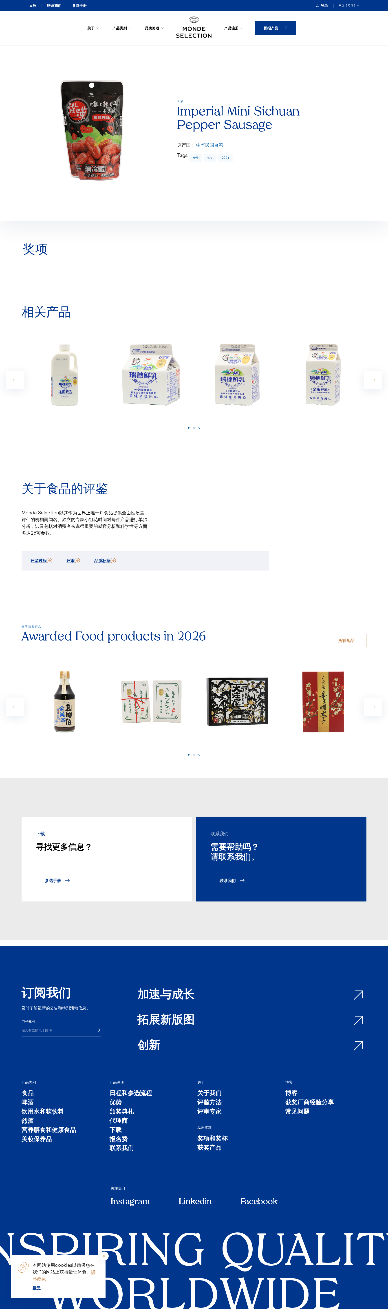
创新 (148, 1046)
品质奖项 (152, 28)
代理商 (119, 1121)
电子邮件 (29, 1021)
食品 (195, 157)
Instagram (130, 1202)
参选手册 (79, 5)
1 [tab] (189, 428)
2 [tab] (194, 428)
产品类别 (119, 28)
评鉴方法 (209, 1102)
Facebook (259, 1202)
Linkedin (195, 1202)
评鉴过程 (39, 560)
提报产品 (271, 28)
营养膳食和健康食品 (49, 1130)
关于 (91, 28)
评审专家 (209, 1112)
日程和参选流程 (131, 1093)
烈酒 (28, 1121)
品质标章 (102, 560)
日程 (32, 5)
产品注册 (231, 28)
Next (373, 380)
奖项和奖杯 (212, 1139)
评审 (70, 560)
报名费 (119, 1139)
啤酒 (28, 1102)
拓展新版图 (166, 1020)
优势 (116, 1102)
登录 (324, 5)
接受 (37, 1287)
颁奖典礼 (122, 1112)
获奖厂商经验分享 (309, 1102)
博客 (289, 1082)
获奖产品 (209, 1148)
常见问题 (297, 1112)
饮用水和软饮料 (43, 1112)
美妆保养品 (37, 1139)
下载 (116, 1130)
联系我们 (54, 5)
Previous (15, 380)
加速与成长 (166, 995)
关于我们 (209, 1093)
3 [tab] (199, 428)
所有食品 (346, 640)
